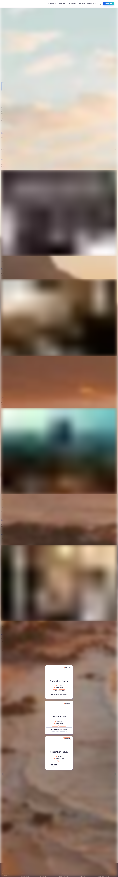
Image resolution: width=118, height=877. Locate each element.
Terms (53, 375)
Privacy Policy (60, 375)
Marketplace (72, 4)
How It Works (52, 4)
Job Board (81, 4)
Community (61, 4)
